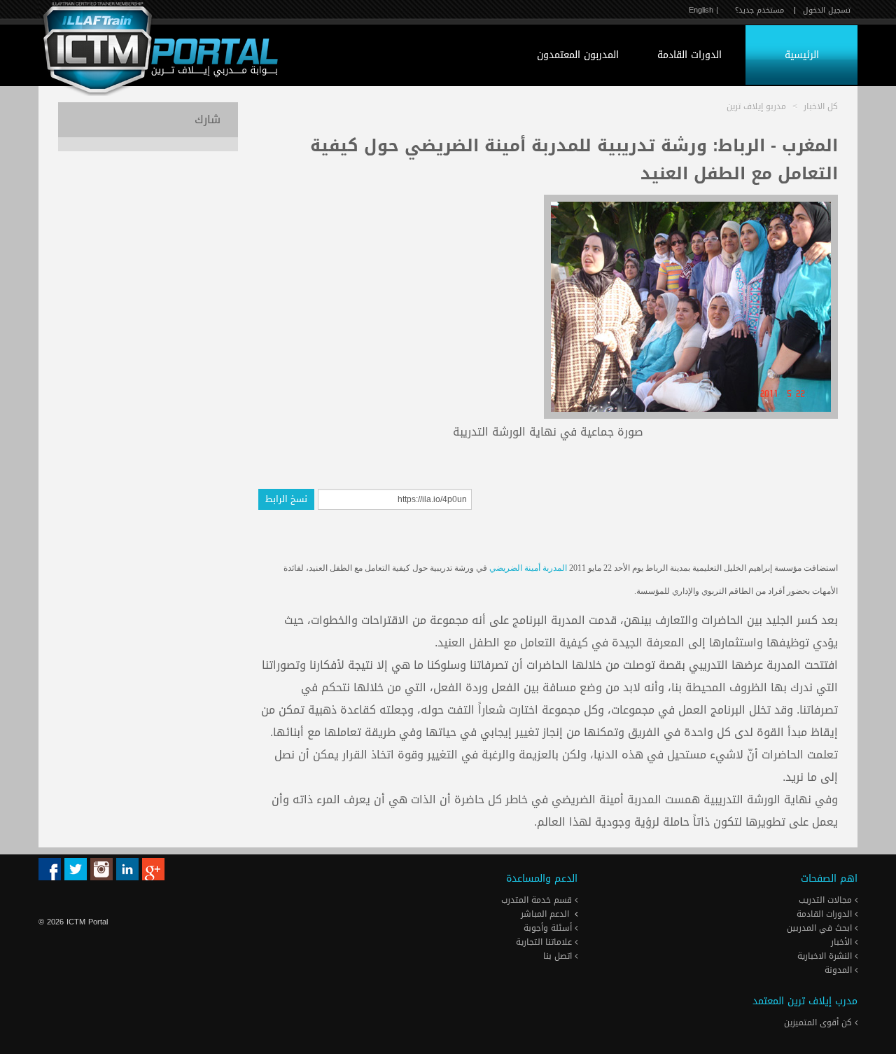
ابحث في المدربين (821, 928)
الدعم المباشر (545, 914)
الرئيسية (802, 55)
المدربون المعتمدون (578, 55)
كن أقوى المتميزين (819, 1022)
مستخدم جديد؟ (759, 10)
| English (703, 10)
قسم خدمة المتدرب (538, 900)
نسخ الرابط (286, 499)
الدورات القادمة (689, 55)
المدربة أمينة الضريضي (528, 568)
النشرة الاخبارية (826, 956)
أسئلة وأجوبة (549, 928)
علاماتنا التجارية (545, 942)
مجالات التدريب (827, 900)
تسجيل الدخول (826, 10)
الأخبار (843, 942)
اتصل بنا (559, 956)
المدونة (840, 970)
